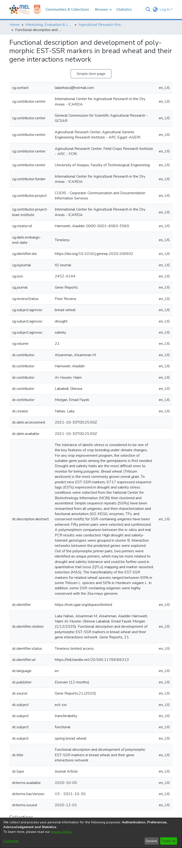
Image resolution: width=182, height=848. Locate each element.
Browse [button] (101, 9)
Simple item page (91, 73)
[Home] (19, 9)
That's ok (168, 841)
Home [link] (14, 24)
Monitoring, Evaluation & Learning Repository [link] (49, 24)
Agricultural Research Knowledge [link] (102, 24)
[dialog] (91, 833)
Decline (151, 841)
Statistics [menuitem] (124, 9)
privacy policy (61, 832)
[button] (148, 9)
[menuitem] (103, 9)
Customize (11, 841)
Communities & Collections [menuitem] (67, 9)
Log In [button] (165, 9)
